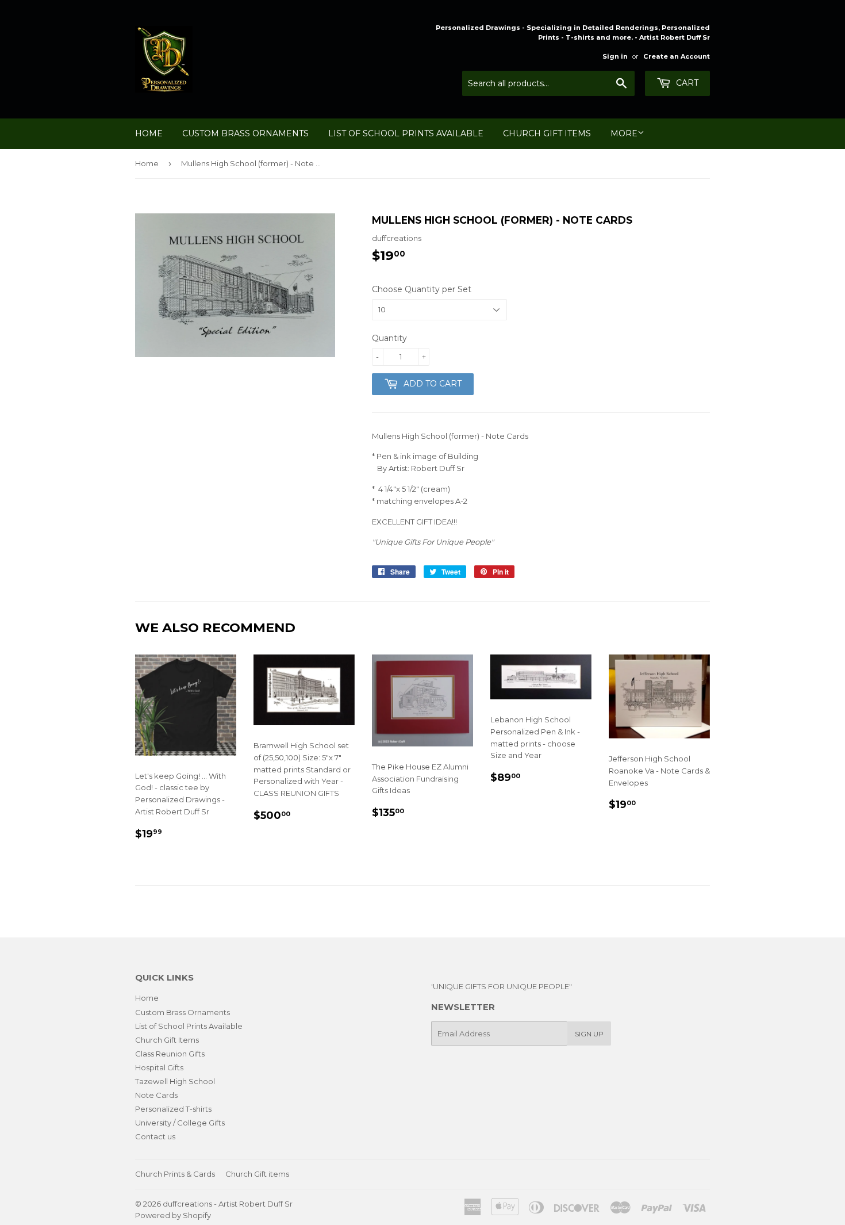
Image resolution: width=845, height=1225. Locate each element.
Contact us (155, 1136)
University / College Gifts (180, 1122)
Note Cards (156, 1095)
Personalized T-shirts (173, 1108)
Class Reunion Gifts (170, 1053)
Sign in (615, 56)
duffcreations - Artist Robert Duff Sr (228, 1203)
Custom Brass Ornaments (245, 133)
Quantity (389, 338)
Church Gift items (257, 1173)
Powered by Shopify (173, 1215)
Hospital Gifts (159, 1067)
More (623, 133)
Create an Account (676, 56)
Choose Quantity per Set (421, 289)
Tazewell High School (175, 1081)
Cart (686, 83)
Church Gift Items (547, 133)
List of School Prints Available (405, 133)
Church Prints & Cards (175, 1173)
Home (149, 133)
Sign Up (589, 1033)
